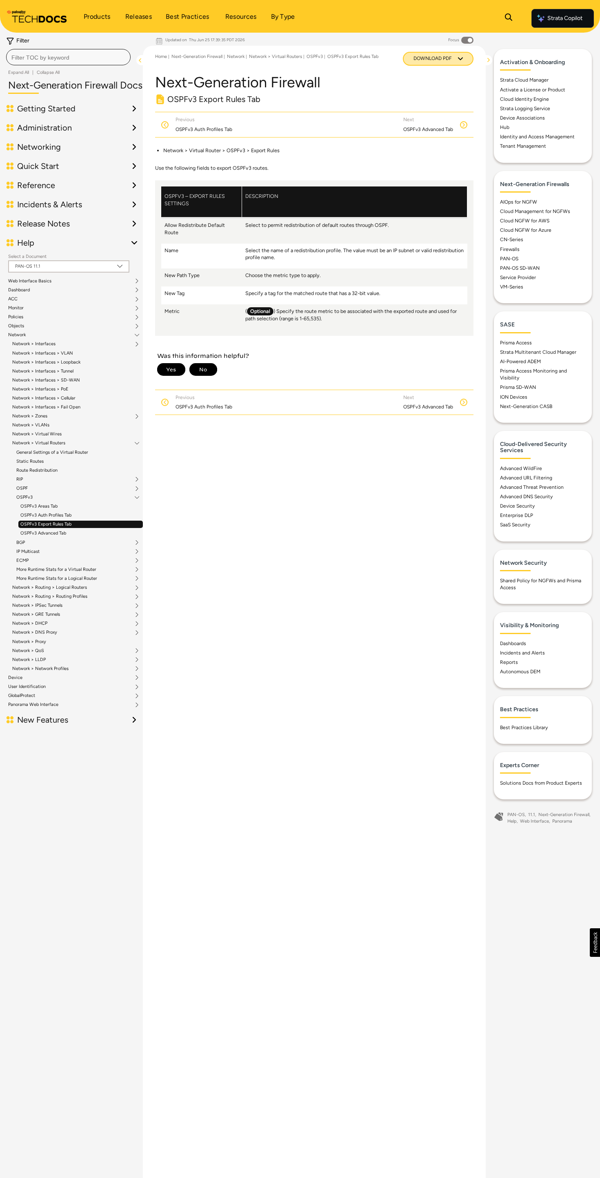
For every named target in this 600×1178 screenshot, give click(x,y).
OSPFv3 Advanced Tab (43, 533)
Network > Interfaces (34, 344)
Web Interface (534, 821)
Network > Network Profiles (40, 668)
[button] (595, 942)
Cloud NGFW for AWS (524, 221)
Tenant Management (523, 146)
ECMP (22, 560)
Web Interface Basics (29, 281)
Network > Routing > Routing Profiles (49, 596)
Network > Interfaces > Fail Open (46, 407)
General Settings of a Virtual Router (52, 452)
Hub (504, 127)
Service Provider (518, 277)
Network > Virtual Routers (38, 443)
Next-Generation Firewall (196, 56)
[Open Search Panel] (508, 18)
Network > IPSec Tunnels (37, 605)
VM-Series (511, 287)
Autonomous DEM (520, 671)
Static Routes (30, 461)
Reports (509, 662)
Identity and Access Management (537, 137)
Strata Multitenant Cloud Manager (538, 352)
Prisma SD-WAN (518, 387)
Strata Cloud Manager (524, 80)
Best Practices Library (524, 727)
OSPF (22, 488)
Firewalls (510, 249)
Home (161, 56)
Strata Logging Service (525, 108)
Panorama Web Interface (33, 704)
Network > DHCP (29, 623)
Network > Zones (29, 416)
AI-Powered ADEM (520, 361)
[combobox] (68, 57)
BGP (20, 542)
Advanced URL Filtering (526, 478)
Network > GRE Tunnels (36, 614)
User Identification (27, 686)
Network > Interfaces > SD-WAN (46, 380)
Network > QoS (28, 650)
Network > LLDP (29, 659)
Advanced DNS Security (526, 496)
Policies (15, 317)
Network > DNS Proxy (34, 632)
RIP (19, 479)
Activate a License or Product (532, 90)
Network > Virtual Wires (37, 434)
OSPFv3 (24, 497)
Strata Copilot (564, 18)
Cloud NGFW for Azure (525, 230)
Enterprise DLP (516, 515)
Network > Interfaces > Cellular (44, 398)
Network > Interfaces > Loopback (46, 362)
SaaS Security (515, 525)
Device (15, 677)
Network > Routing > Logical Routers (49, 587)
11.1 (531, 814)
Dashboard (19, 290)
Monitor (16, 308)
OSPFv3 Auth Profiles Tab (45, 515)
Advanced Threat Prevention (532, 487)
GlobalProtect (21, 695)
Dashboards (513, 643)
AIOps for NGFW (518, 202)
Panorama (562, 821)
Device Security (517, 506)
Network (17, 335)
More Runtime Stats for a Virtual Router (56, 569)
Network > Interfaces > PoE (40, 389)
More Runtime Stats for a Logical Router (56, 578)
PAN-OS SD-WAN (520, 268)
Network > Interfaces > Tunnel (42, 371)
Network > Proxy (29, 641)
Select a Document (27, 256)
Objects (16, 326)
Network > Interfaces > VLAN (42, 353)
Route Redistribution (37, 470)
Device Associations (522, 118)
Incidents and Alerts (522, 653)
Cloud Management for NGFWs (535, 211)
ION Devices (513, 397)
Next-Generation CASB (526, 406)
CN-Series (511, 239)
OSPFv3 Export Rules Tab (45, 524)
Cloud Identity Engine (524, 99)
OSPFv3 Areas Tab (39, 506)
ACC (13, 299)
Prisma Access (516, 343)
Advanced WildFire (521, 468)
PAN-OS (509, 259)
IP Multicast (28, 551)
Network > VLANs (30, 425)
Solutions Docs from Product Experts (541, 783)
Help (512, 821)
